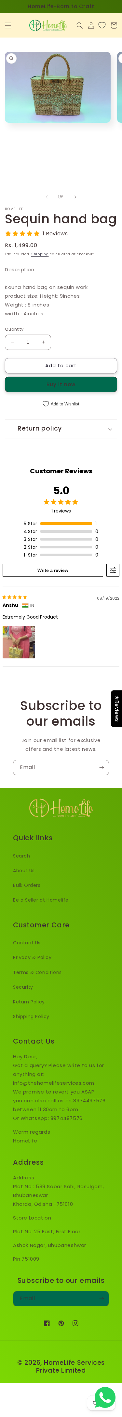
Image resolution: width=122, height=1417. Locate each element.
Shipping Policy (31, 1016)
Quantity (14, 329)
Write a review (52, 570)
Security (23, 987)
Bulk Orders (27, 885)
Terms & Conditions (37, 972)
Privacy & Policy (32, 957)
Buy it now (61, 384)
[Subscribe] (101, 767)
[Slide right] (75, 197)
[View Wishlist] (102, 25)
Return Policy (29, 1002)
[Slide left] (47, 197)
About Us (24, 870)
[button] (8, 25)
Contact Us (27, 942)
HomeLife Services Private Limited (70, 1366)
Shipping (40, 254)
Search (21, 856)
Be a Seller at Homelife (41, 900)
